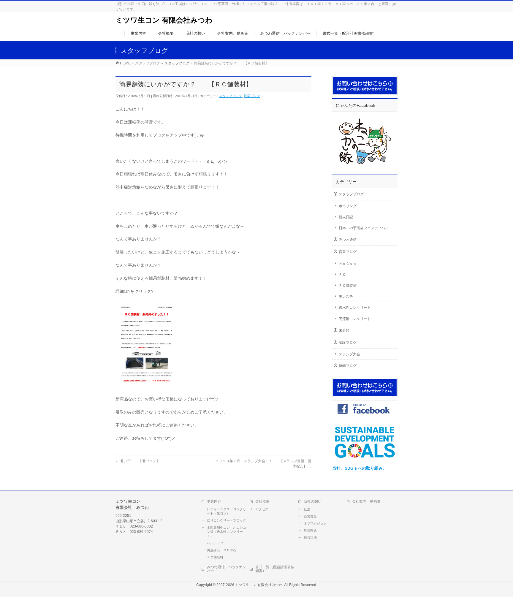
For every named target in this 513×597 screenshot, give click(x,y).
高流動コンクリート (355, 319)
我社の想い (313, 501)
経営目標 (310, 537)
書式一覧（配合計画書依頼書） (274, 569)
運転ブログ (348, 366)
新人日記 (346, 217)
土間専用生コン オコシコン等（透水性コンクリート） (226, 532)
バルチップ (215, 543)
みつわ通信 (348, 239)
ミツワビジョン (315, 523)
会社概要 (262, 501)
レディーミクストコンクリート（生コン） (226, 511)
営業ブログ (252, 96)
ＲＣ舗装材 (348, 286)
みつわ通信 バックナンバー (226, 569)
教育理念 (310, 530)
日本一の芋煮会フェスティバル (364, 228)
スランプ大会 (349, 354)
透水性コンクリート (355, 307)
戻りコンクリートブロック (226, 520)
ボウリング (348, 206)
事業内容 (214, 501)
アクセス (261, 509)
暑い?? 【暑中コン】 (137, 461)
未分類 (344, 330)
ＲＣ (342, 275)
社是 (307, 509)
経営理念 (310, 516)
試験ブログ (348, 343)
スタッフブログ (230, 96)
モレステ (346, 296)
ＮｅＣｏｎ (348, 264)
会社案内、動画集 (366, 501)
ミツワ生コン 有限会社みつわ (164, 20)
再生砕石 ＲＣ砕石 (221, 550)
